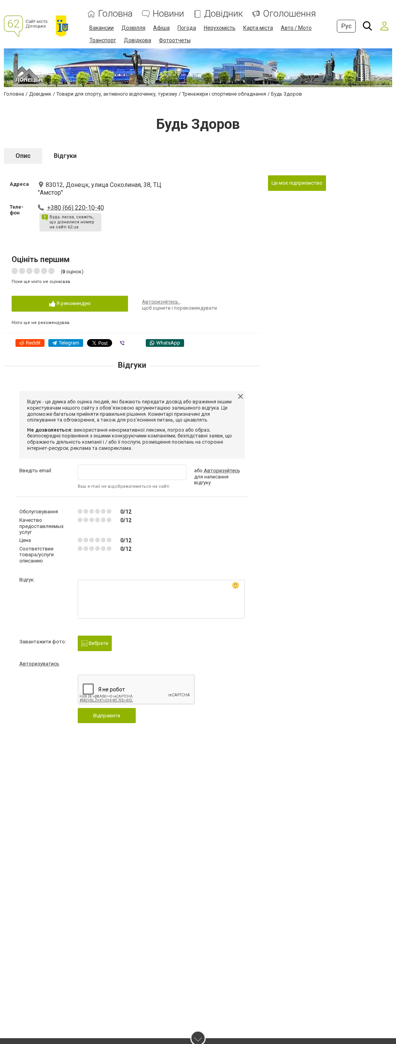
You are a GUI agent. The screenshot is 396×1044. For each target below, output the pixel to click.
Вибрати (97, 643)
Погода (187, 28)
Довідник (223, 14)
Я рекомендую (73, 303)
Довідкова (137, 40)
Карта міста (258, 28)
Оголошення (289, 14)
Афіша (161, 28)
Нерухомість (220, 28)
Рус (346, 26)
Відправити (106, 715)
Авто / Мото (296, 28)
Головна (115, 14)
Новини (168, 14)
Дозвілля (133, 28)
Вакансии (101, 28)
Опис (23, 155)
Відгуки (65, 155)
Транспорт (102, 40)
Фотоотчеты (175, 40)
